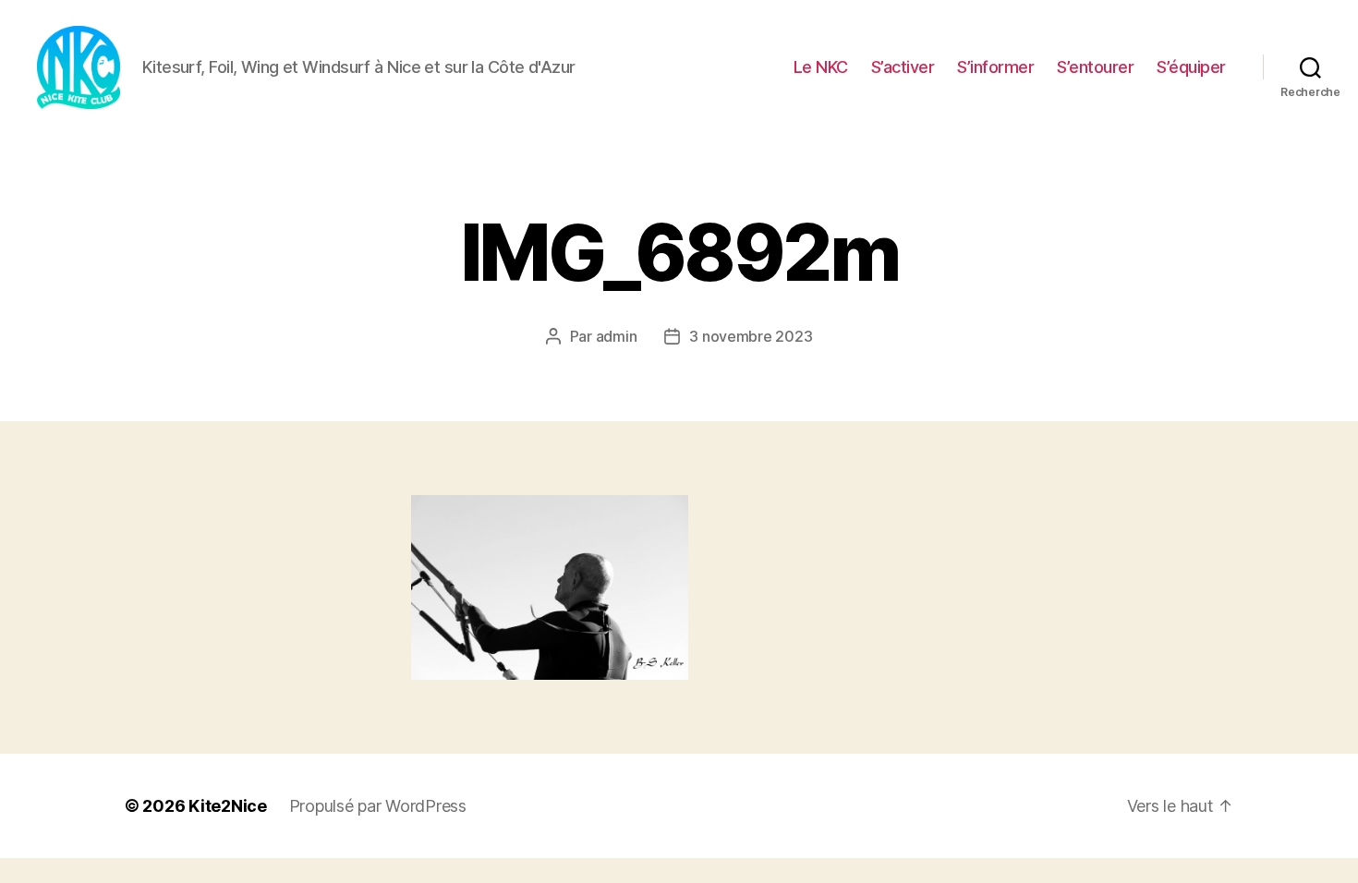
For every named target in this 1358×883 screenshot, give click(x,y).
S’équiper (1191, 67)
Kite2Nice (227, 806)
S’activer (903, 67)
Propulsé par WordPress (378, 806)
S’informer (995, 67)
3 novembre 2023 (750, 336)
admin (616, 336)
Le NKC (821, 67)
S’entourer (1095, 67)
